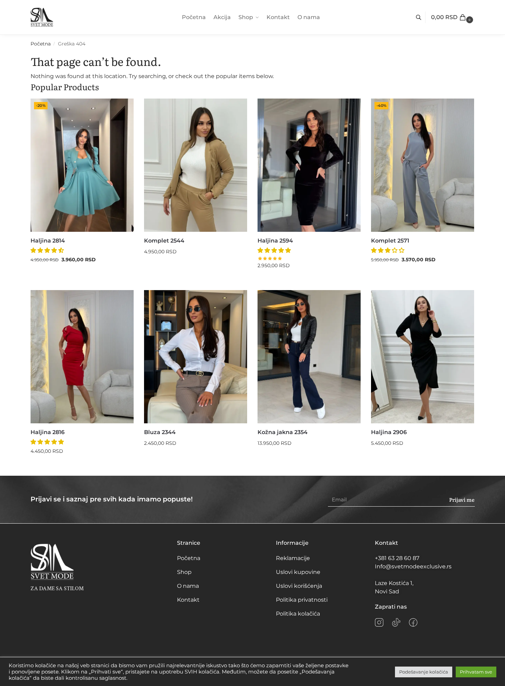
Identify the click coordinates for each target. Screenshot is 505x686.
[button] (453, 17)
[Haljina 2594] (309, 165)
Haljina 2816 (48, 432)
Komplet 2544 (164, 240)
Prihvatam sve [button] (476, 672)
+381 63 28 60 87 (397, 558)
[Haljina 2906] (422, 356)
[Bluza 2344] (195, 356)
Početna (41, 43)
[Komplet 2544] (195, 165)
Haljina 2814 (48, 240)
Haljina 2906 (389, 432)
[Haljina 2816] (82, 356)
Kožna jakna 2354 (283, 432)
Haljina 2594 (275, 240)
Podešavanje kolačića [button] (423, 672)
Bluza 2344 (160, 432)
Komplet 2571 (390, 240)
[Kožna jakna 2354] (309, 356)
